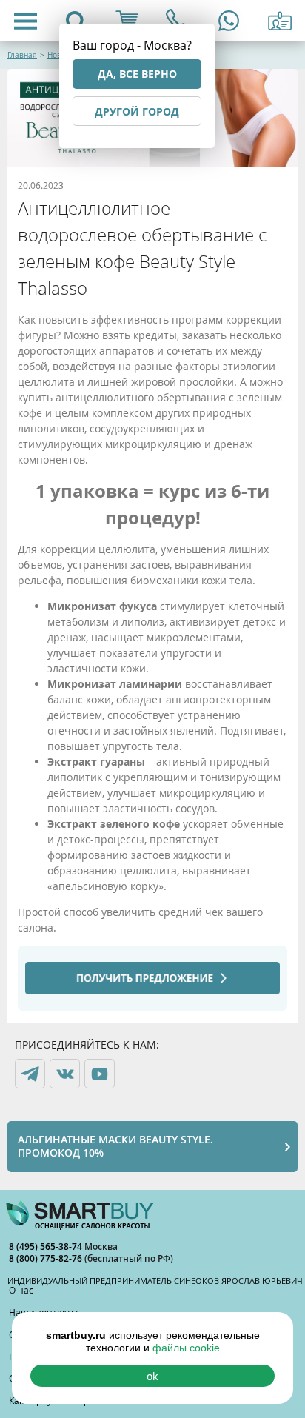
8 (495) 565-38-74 (46, 1246)
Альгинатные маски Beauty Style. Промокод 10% (115, 1146)
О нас (21, 1290)
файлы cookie (186, 1348)
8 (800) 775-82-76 (46, 1258)
